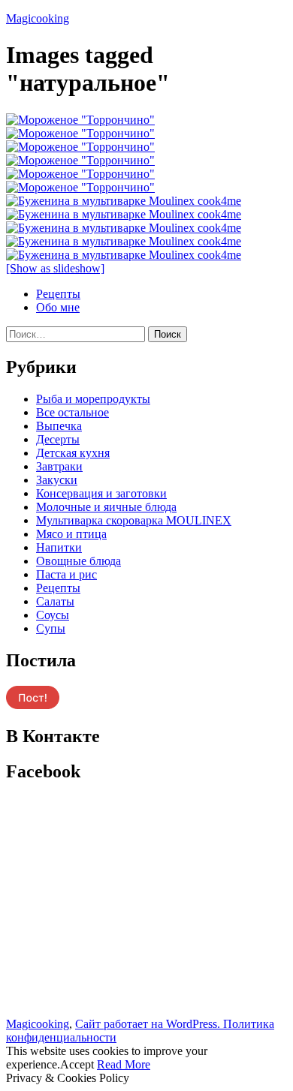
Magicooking (37, 18)
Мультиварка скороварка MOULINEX (133, 520)
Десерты (58, 439)
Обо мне (58, 307)
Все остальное (72, 412)
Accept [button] (77, 1064)
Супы (50, 628)
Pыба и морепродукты (93, 398)
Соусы (52, 615)
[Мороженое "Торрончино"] (80, 119)
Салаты (55, 601)
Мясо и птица (71, 533)
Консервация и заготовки (101, 493)
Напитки (59, 547)
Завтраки (59, 466)
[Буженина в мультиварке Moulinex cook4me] (123, 200)
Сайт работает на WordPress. (149, 1023)
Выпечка (59, 425)
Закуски (56, 479)
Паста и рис (66, 574)
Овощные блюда (78, 561)
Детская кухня (73, 452)
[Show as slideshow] (55, 268)
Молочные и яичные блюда (106, 506)
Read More (123, 1064)
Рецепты (58, 293)
